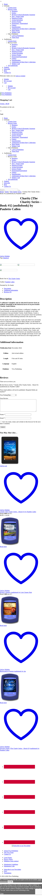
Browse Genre (12, 9)
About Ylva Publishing (11, 851)
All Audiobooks (13, 65)
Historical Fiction (17, 18)
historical (6, 258)
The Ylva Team (8, 852)
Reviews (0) (7, 292)
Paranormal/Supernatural (19, 57)
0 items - (4, 104)
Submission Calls (9, 866)
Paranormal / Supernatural (20, 23)
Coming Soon (12, 7)
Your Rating (4, 395)
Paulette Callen (9, 282)
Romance (15, 11)
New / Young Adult (18, 16)
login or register (20, 76)
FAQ (5, 871)
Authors (6, 67)
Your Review (4, 398)
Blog (5, 71)
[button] (3, 466)
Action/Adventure (17, 20)
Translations (7, 873)
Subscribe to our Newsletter (12, 869)
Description (7, 288)
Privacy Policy (8, 859)
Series (7, 192)
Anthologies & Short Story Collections (24, 29)
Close (2, 893)
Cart (5, 82)
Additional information (11, 290)
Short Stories (16, 30)
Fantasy (14, 25)
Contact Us (7, 72)
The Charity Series (15, 192)
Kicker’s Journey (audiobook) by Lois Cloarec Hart (16, 592)
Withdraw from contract (11, 861)
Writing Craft (16, 32)
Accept (10, 881)
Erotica (14, 13)
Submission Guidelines (11, 864)
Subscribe (7, 69)
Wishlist (6, 79)
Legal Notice (8, 857)
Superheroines (16, 27)
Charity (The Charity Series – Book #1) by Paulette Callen (18, 512)
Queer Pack (15, 37)
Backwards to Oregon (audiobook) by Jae (13, 671)
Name (2, 414)
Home (6, 4)
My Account (8, 81)
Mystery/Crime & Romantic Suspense (23, 14)
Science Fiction (16, 22)
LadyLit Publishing (18, 36)
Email (2, 418)
